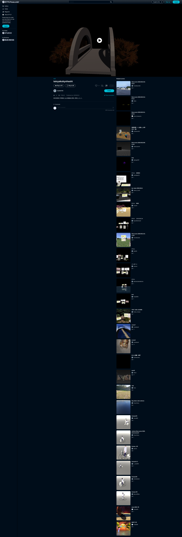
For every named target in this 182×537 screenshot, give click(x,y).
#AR (54, 78)
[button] (96, 85)
